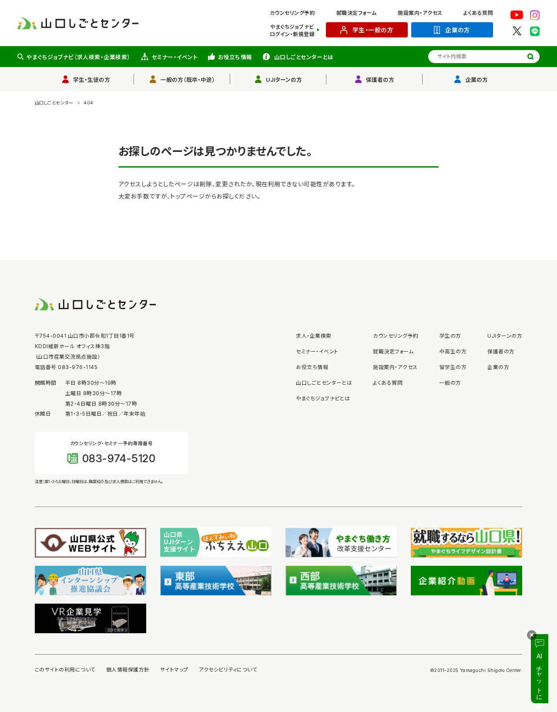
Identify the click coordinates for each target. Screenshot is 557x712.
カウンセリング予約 (292, 13)
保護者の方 (380, 80)
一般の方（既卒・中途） (188, 80)
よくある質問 (478, 13)
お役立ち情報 (235, 57)
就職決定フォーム (356, 13)
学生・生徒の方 (91, 80)
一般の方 (450, 383)
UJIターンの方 (284, 80)
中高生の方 (453, 352)
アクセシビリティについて (228, 670)
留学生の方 (453, 367)
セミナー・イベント (175, 57)
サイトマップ (174, 670)
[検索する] (530, 56)
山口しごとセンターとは (303, 57)
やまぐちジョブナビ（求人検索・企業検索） (79, 57)
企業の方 (457, 30)
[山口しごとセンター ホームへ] (77, 22)
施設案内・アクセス (420, 13)
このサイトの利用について (65, 670)
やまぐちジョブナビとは (323, 399)
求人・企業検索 (313, 336)
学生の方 (450, 336)
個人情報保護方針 (128, 670)
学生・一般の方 (372, 30)
